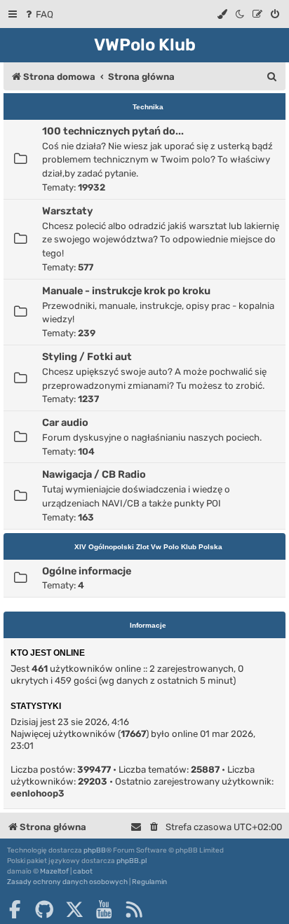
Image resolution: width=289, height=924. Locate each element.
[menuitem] (38, 14)
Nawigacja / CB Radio (94, 474)
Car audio (65, 422)
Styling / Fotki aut (87, 356)
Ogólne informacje (86, 571)
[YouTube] (104, 909)
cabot (83, 871)
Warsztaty (67, 211)
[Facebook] (15, 909)
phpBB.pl (131, 861)
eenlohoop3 (38, 793)
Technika (148, 107)
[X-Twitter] (74, 909)
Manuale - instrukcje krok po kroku (126, 290)
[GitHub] (44, 909)
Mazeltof (54, 871)
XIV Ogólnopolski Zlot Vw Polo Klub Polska (148, 547)
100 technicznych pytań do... (113, 131)
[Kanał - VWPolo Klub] (134, 909)
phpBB (94, 850)
